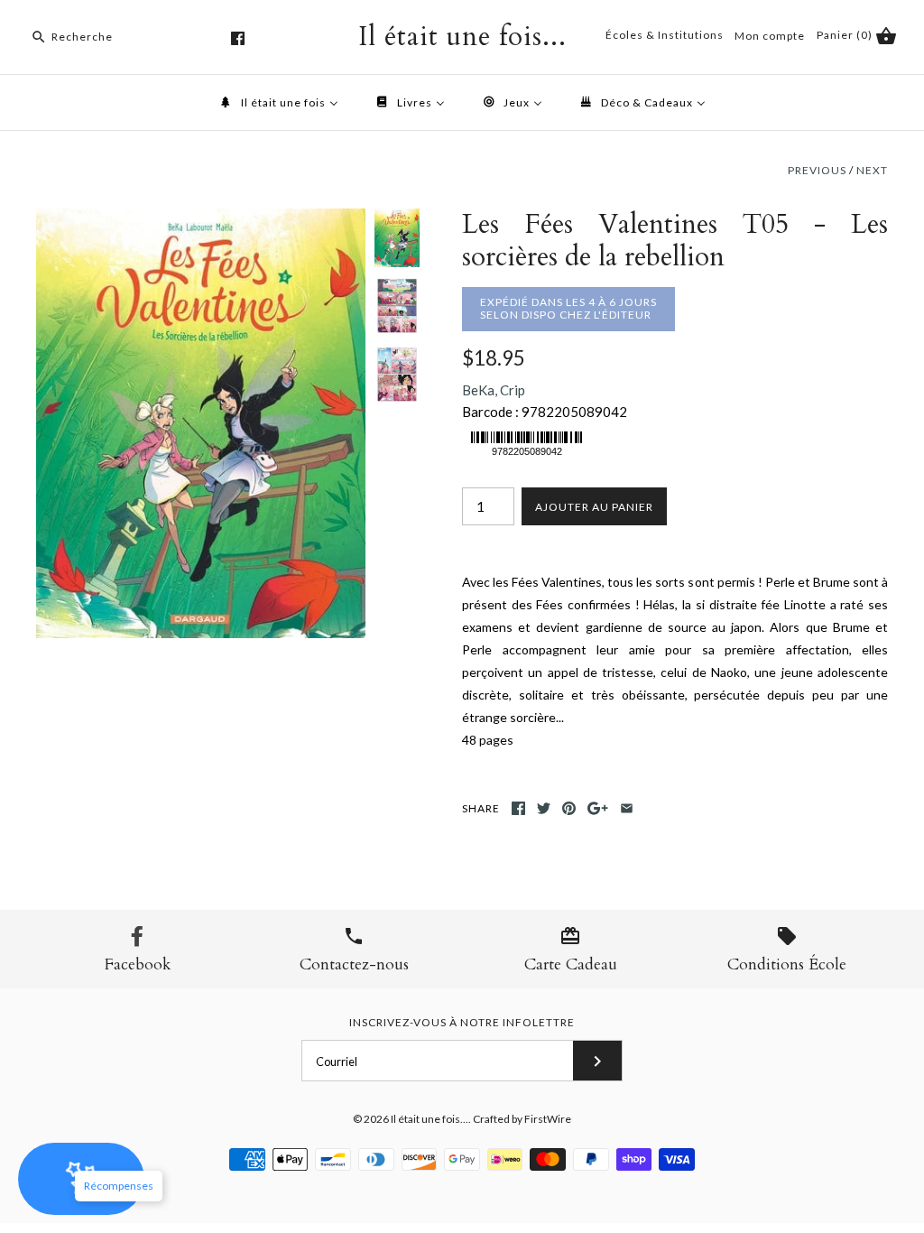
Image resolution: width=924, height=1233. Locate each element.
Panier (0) (846, 35)
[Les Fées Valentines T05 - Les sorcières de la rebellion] (200, 219)
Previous (817, 170)
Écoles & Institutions (664, 35)
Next (872, 170)
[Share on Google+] (597, 808)
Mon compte (770, 35)
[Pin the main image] (569, 808)
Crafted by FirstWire (522, 1119)
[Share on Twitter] (543, 808)
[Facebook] (238, 38)
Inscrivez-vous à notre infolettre (462, 1022)
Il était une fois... (429, 1119)
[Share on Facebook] (518, 808)
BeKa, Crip (493, 390)
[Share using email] (626, 808)
